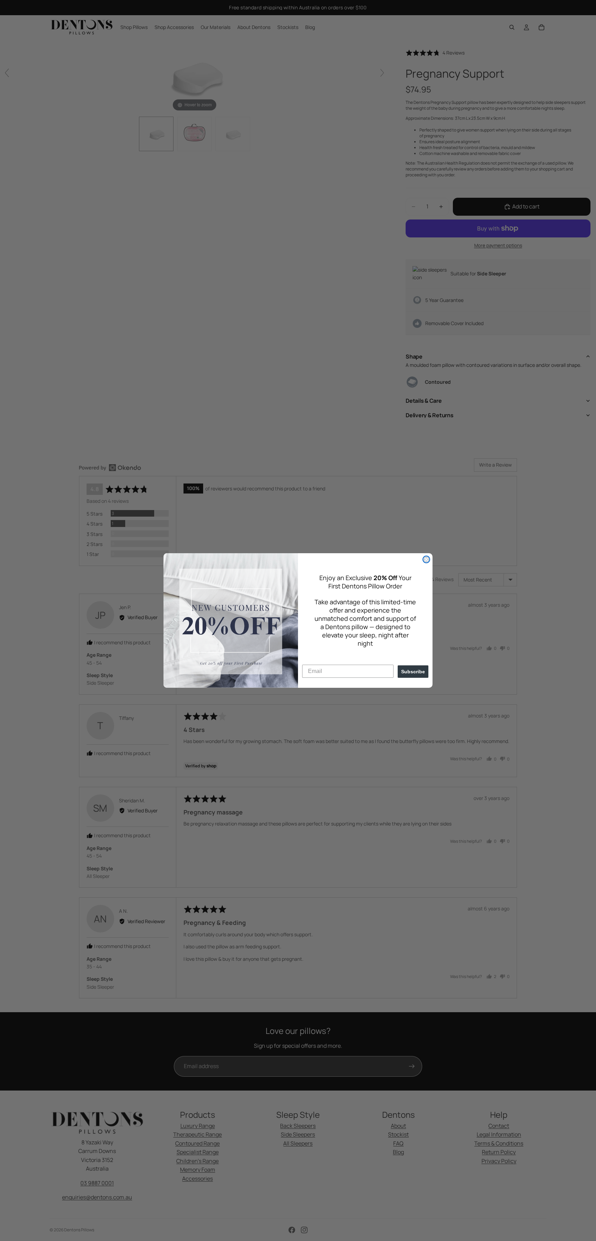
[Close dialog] (426, 559)
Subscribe (413, 671)
